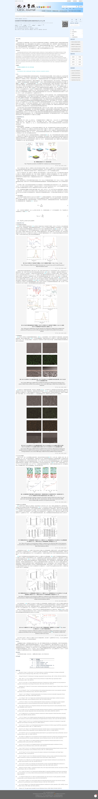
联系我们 (67, 13)
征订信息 (49, 13)
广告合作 (55, 13)
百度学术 (45, 673)
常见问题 (61, 13)
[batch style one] (95, 796)
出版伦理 (43, 13)
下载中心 (74, 13)
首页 (18, 13)
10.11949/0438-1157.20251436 (22, 28)
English (79, 13)
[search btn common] (76, 7)
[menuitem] (18, 13)
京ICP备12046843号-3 (50, 793)
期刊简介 (24, 13)
